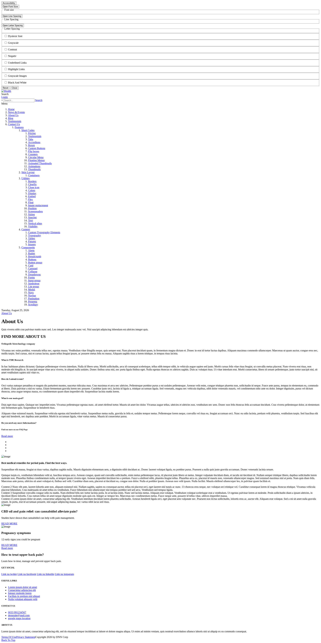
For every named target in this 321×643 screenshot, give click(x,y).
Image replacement (38, 205)
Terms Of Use (8, 637)
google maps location (19, 618)
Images (32, 244)
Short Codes (27, 130)
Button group (35, 262)
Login (4, 97)
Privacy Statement (25, 637)
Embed (32, 196)
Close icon (33, 187)
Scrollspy (33, 304)
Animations (34, 166)
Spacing (32, 217)
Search (38, 100)
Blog (10, 118)
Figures (32, 241)
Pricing (32, 133)
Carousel (32, 268)
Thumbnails (34, 169)
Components (28, 247)
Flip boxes (33, 151)
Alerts (31, 250)
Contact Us (14, 124)
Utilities (25, 178)
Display (32, 193)
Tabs (30, 139)
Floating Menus (36, 160)
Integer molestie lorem (19, 593)
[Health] (6, 91)
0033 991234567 (17, 612)
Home (11, 109)
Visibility (33, 226)
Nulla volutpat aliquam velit (22, 599)
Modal (31, 289)
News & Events (16, 112)
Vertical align (35, 223)
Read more (7, 436)
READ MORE (9, 523)
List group (33, 286)
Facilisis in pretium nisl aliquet (24, 596)
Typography (34, 235)
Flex (30, 199)
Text (30, 220)
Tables (31, 238)
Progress (32, 301)
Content (25, 229)
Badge (31, 253)
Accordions (34, 142)
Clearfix (32, 184)
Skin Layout (27, 172)
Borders (32, 181)
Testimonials (14, 121)
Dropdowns (34, 274)
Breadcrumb (34, 256)
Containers (33, 175)
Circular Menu (35, 157)
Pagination (33, 298)
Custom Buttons (36, 148)
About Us (13, 115)
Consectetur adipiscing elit (22, 590)
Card (30, 265)
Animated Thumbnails (40, 163)
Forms (31, 277)
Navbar (32, 295)
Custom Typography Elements (44, 232)
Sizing (31, 214)
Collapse (32, 271)
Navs (31, 292)
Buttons (32, 259)
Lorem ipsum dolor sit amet (22, 587)
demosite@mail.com (19, 615)
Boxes (31, 145)
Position (32, 208)
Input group (34, 280)
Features (19, 127)
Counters (33, 154)
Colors (31, 190)
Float (30, 202)
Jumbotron (33, 283)
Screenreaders (35, 211)
